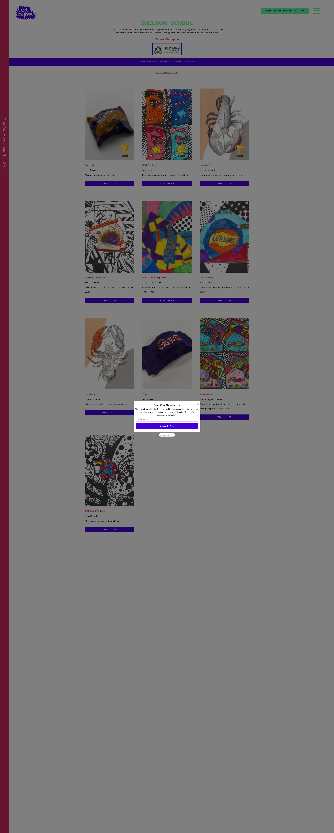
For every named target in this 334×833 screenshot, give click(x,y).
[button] (167, 405)
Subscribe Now (167, 426)
